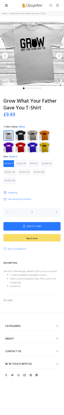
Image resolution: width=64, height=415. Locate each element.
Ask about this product (20, 199)
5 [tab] (33, 88)
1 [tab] (24, 88)
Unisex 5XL (10, 181)
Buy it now (32, 238)
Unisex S (8, 163)
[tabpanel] (32, 54)
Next (59, 55)
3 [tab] (28, 88)
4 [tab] (31, 88)
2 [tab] (26, 88)
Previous (5, 55)
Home (4, 13)
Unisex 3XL (24, 172)
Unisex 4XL (39, 172)
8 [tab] (40, 88)
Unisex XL (47, 163)
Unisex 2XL (10, 172)
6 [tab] (36, 88)
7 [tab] (38, 88)
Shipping (12, 193)
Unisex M (21, 163)
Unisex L (34, 163)
